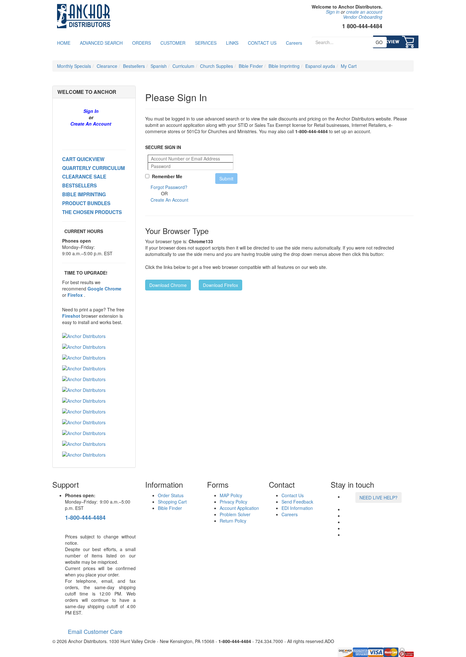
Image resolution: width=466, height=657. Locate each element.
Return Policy (233, 520)
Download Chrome (168, 285)
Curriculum (183, 66)
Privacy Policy (233, 501)
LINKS (232, 43)
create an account (364, 12)
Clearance (107, 66)
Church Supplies (216, 66)
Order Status (171, 495)
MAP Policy (231, 495)
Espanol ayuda (320, 66)
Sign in (333, 12)
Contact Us (293, 495)
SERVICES (206, 43)
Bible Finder (251, 66)
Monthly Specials (74, 66)
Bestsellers (134, 66)
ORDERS (141, 43)
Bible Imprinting (284, 66)
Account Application (239, 508)
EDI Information (297, 508)
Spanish (159, 66)
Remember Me (165, 176)
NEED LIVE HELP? (378, 497)
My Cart (349, 66)
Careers (294, 43)
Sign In (91, 111)
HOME (63, 43)
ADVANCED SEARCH (101, 43)
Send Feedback (297, 501)
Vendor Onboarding (362, 17)
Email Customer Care (93, 631)
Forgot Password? (169, 187)
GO (379, 42)
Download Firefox (220, 285)
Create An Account (90, 123)
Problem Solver (235, 514)
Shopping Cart (172, 501)
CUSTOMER (172, 43)
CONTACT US (262, 43)
